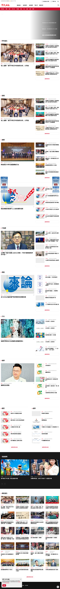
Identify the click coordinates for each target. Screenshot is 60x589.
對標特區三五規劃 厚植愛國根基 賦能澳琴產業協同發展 (22, 538)
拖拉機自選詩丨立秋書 (50, 335)
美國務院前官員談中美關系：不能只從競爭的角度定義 (43, 478)
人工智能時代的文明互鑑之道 (52, 304)
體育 (33, 8)
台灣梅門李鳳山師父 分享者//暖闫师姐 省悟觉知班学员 (52, 73)
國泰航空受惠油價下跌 (50, 297)
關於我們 (41, 5)
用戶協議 (26, 585)
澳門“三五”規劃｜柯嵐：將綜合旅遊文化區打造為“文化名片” (52, 54)
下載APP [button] (36, 5)
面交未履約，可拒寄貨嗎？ (51, 277)
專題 (21, 8)
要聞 (6, 8)
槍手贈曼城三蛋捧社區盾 (16, 440)
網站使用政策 (7, 582)
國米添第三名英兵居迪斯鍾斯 (17, 420)
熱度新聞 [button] (25, 5)
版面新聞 (31, 5)
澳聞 (9, 8)
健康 (27, 8)
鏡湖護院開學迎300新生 (51, 165)
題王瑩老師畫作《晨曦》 (36, 537)
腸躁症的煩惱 (5, 385)
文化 (24, 8)
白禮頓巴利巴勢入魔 (15, 427)
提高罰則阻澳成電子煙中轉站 (52, 202)
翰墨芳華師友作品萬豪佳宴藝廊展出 (12, 341)
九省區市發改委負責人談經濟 (52, 260)
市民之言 (13, 8)
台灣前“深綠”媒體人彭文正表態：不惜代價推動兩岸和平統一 (17, 253)
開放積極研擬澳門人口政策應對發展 (12, 209)
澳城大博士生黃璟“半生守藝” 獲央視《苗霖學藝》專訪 (7, 538)
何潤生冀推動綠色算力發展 (52, 569)
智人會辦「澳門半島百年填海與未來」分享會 (15, 65)
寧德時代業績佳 (45, 413)
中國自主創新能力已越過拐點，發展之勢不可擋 (12, 478)
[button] (20, 579)
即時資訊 (2, 8)
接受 (4, 585)
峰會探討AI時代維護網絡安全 (13, 34)
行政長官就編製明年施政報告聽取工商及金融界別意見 (52, 60)
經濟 (30, 8)
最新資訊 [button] (19, 5)
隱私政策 (22, 585)
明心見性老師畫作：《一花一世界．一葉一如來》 (52, 349)
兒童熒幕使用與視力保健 (51, 392)
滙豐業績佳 (44, 420)
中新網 (17, 8)
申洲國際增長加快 (46, 440)
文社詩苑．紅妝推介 (50, 321)
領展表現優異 (45, 433)
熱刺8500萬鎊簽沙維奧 (16, 413)
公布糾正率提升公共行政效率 (52, 209)
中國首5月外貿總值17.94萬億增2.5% (50, 427)
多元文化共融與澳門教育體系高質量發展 (13, 297)
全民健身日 (48, 365)
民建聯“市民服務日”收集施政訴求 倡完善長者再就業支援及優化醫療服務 (52, 47)
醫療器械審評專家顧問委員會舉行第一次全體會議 (52, 67)
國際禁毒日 (48, 372)
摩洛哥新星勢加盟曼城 (16, 433)
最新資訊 (2, 505)
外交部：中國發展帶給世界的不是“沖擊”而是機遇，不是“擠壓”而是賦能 (52, 241)
